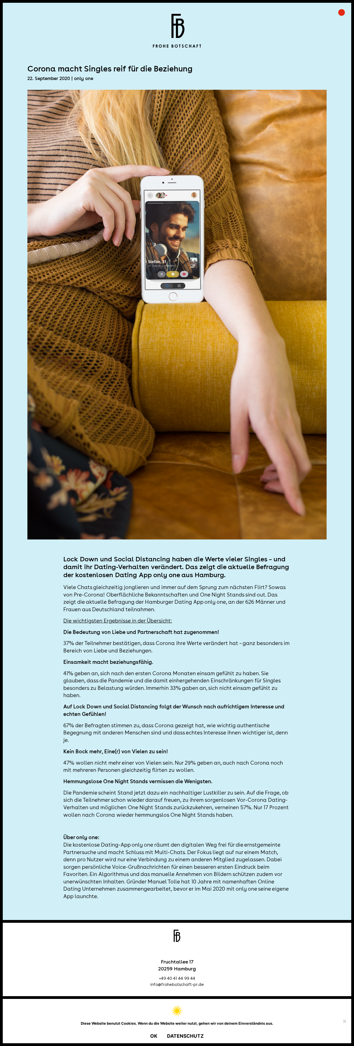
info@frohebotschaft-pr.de (177, 984)
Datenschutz (185, 1036)
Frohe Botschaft (177, 31)
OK (153, 1036)
